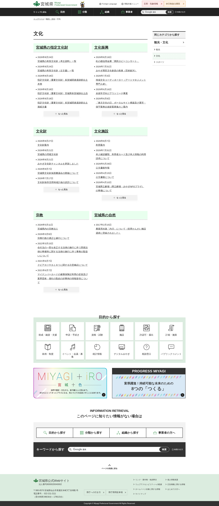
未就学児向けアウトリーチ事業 (112, 93)
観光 (158, 49)
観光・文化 (50, 19)
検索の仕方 (181, 12)
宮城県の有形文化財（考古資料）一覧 (57, 61)
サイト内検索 (143, 12)
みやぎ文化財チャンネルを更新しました (58, 164)
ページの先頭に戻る (109, 468)
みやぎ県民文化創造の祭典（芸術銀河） (116, 70)
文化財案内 (43, 145)
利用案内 (100, 145)
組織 (107, 12)
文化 (158, 56)
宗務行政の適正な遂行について (53, 238)
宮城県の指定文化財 (52, 47)
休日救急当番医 (173, 4)
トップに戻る (41, 12)
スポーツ (160, 62)
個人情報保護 (172, 480)
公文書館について (105, 177)
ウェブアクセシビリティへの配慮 (148, 484)
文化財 (41, 131)
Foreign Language (109, 4)
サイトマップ (140, 494)
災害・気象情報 (151, 4)
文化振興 (101, 47)
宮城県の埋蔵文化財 (48, 154)
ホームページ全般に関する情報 (147, 489)
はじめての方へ (173, 489)
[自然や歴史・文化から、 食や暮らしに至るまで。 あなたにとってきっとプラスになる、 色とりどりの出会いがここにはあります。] (70, 391)
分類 (84, 12)
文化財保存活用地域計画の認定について (58, 182)
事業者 (129, 12)
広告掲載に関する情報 (176, 484)
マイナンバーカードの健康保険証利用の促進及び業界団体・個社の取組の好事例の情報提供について (63, 278)
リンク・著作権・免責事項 (146, 480)
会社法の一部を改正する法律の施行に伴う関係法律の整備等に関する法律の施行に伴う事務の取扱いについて (63, 251)
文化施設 (101, 131)
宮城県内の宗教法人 (48, 229)
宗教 (39, 215)
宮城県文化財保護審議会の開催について (58, 173)
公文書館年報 (103, 168)
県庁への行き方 (94, 492)
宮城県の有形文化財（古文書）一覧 (56, 70)
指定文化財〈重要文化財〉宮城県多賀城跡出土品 (63, 93)
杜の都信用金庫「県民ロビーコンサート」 (117, 61)
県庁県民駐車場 (115, 492)
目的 (62, 12)
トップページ (38, 19)
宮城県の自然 (105, 215)
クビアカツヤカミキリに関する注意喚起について (63, 265)
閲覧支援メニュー (131, 4)
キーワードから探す (50, 449)
